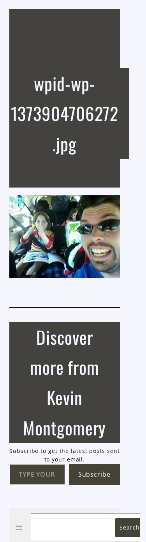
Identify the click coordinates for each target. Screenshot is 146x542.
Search (129, 527)
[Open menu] (18, 527)
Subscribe (94, 474)
